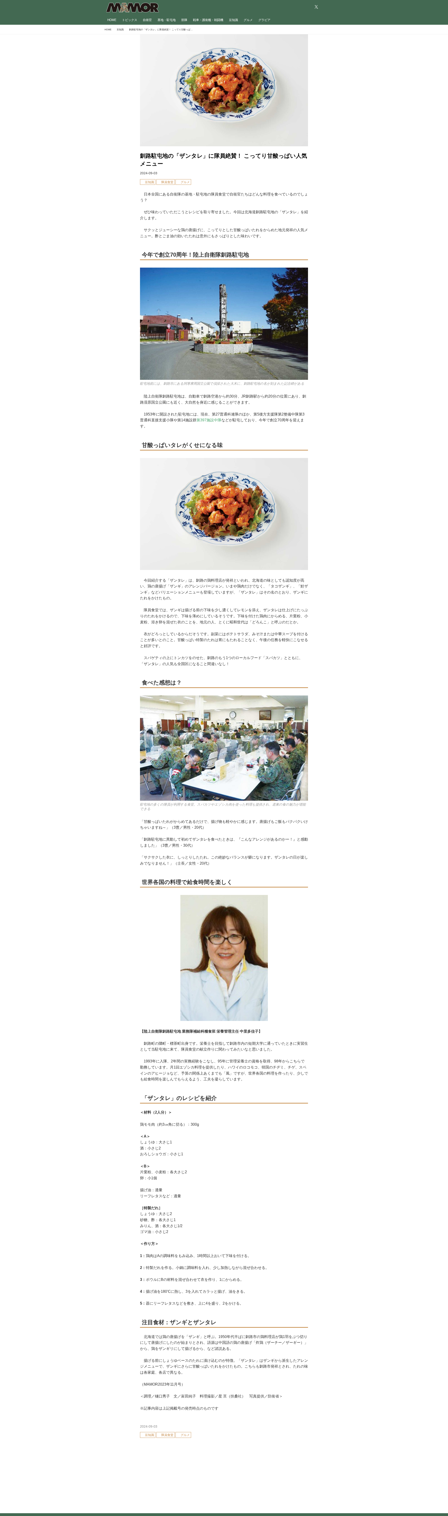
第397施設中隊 (208, 420)
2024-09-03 (148, 173)
